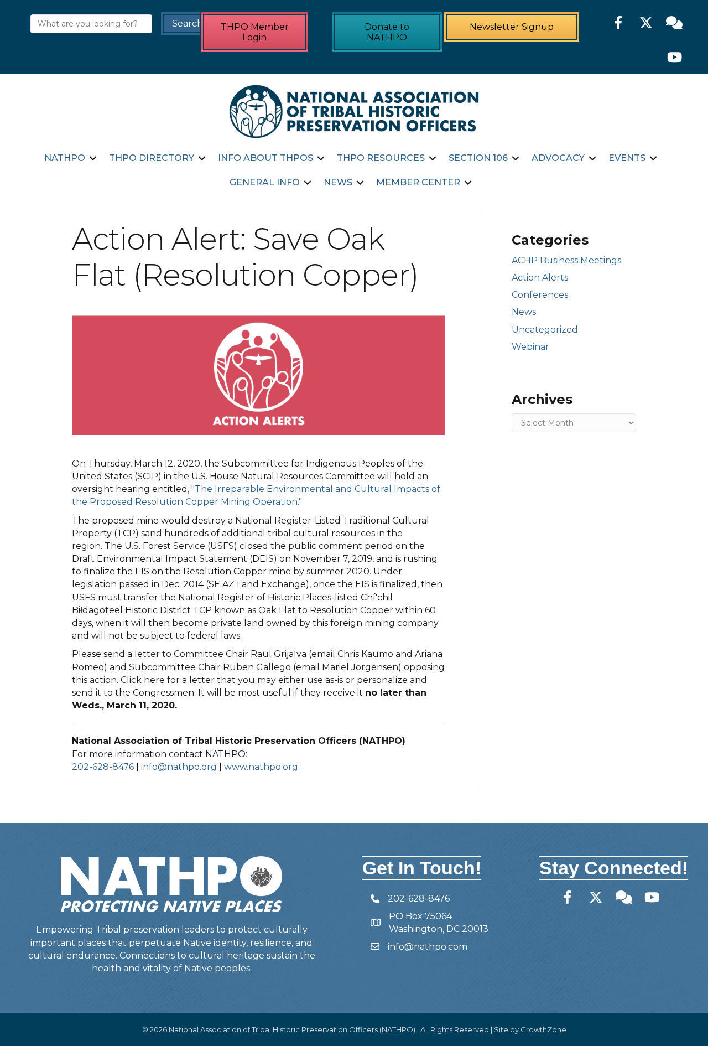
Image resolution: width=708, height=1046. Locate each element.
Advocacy (558, 158)
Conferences (540, 294)
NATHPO (64, 158)
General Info (265, 182)
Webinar (530, 346)
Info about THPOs (265, 158)
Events (626, 158)
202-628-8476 (103, 767)
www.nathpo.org (261, 767)
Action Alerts (540, 277)
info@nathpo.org (179, 767)
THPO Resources (381, 158)
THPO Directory (151, 158)
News (338, 182)
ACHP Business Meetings (566, 260)
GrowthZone (543, 1029)
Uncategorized (545, 329)
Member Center (418, 182)
